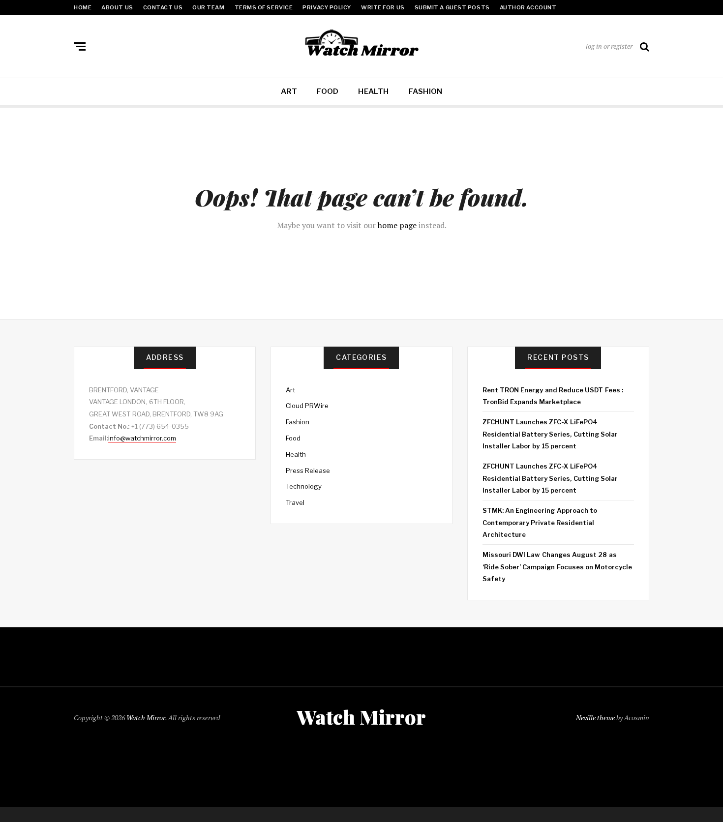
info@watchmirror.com (142, 438)
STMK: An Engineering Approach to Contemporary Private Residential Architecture (539, 522)
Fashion (426, 91)
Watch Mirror (145, 717)
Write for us (383, 7)
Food (327, 91)
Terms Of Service (264, 7)
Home (82, 7)
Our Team (208, 7)
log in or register (609, 46)
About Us (117, 7)
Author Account (528, 7)
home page (397, 225)
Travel (295, 502)
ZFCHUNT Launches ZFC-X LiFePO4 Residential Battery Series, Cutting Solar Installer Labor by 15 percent (550, 434)
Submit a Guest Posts (452, 7)
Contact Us (163, 7)
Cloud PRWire (307, 406)
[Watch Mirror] (361, 44)
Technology (304, 486)
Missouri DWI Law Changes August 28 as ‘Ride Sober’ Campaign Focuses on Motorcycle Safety (557, 567)
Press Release (308, 470)
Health (373, 91)
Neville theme (595, 717)
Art (289, 91)
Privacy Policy (326, 7)
